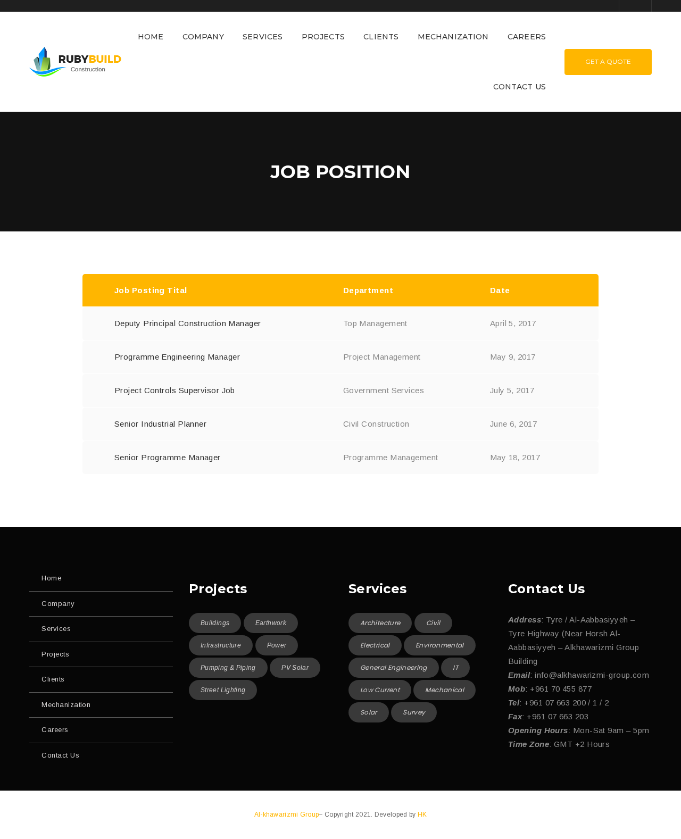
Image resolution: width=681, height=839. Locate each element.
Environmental (440, 645)
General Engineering (393, 667)
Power (277, 645)
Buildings (215, 623)
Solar (368, 712)
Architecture (380, 622)
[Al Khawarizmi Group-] (75, 60)
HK (422, 814)
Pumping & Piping (228, 667)
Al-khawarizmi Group (286, 814)
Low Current (380, 689)
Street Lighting (223, 690)
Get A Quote (608, 61)
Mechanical (444, 689)
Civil (433, 622)
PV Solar (295, 667)
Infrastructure (221, 645)
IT (455, 667)
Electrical (375, 645)
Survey (414, 712)
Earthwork (270, 623)
